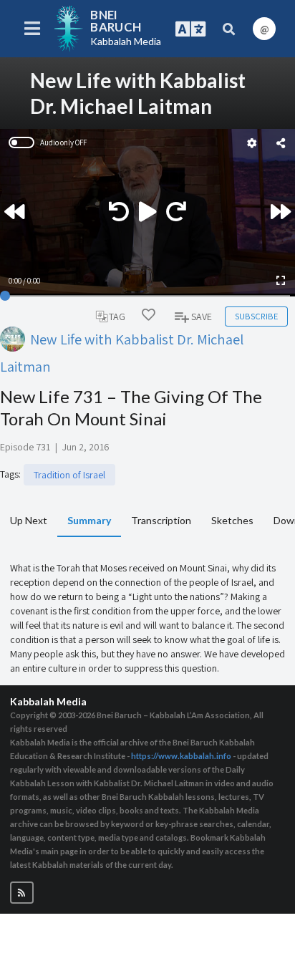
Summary (89, 520)
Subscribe (256, 316)
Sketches (232, 520)
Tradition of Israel (69, 474)
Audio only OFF (63, 142)
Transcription (161, 520)
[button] (22, 892)
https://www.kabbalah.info (181, 755)
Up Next (28, 520)
